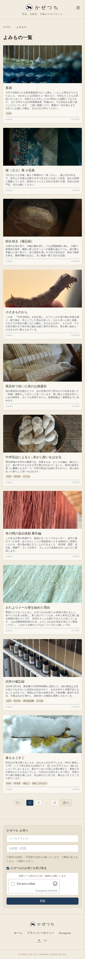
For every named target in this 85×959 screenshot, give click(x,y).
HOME (7, 27)
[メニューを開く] (78, 7)
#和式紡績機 (28, 701)
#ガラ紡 (26, 476)
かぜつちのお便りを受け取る (29, 868)
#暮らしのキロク (39, 783)
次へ (66, 802)
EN (45, 940)
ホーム (18, 932)
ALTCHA (52, 890)
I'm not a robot (26, 883)
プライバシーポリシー (40, 932)
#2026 (8, 113)
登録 (42, 901)
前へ (19, 802)
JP (39, 940)
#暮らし (26, 783)
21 (54, 802)
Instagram (65, 932)
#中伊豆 (17, 476)
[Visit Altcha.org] (55, 884)
